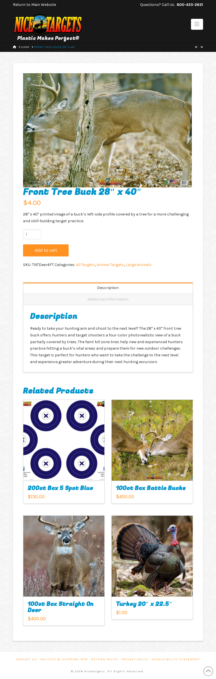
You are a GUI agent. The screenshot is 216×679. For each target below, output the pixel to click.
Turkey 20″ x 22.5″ (144, 604)
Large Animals (139, 264)
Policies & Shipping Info (64, 659)
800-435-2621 (190, 4)
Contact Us (26, 659)
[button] (197, 24)
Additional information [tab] (108, 299)
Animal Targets (110, 264)
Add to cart (46, 250)
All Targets (85, 264)
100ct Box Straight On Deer (61, 607)
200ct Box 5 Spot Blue (60, 488)
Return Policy (104, 659)
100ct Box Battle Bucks (151, 488)
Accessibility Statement (176, 659)
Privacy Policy (135, 659)
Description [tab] (108, 287)
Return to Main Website (34, 4)
